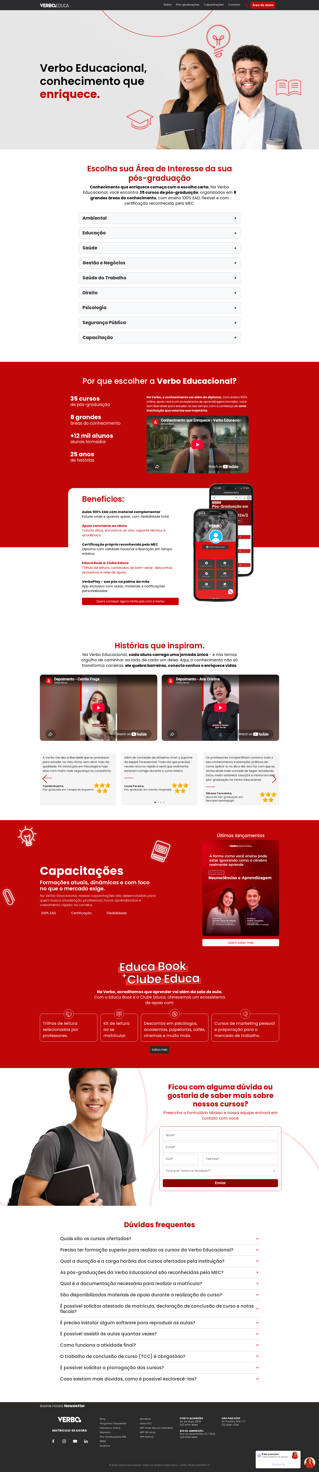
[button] (274, 779)
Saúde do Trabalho (159, 278)
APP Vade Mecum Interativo (156, 1427)
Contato (234, 4)
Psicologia (159, 307)
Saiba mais (159, 1050)
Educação (159, 233)
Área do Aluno (263, 5)
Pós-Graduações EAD (113, 1436)
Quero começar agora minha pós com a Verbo (130, 601)
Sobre (168, 4)
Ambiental (159, 218)
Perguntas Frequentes (113, 1423)
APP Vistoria (147, 1436)
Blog (102, 1418)
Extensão (105, 1432)
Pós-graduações (187, 4)
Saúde (159, 248)
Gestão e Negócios (159, 263)
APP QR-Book (147, 1432)
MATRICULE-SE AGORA (69, 1430)
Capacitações (214, 4)
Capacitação (159, 337)
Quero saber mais (241, 942)
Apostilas (145, 1418)
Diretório (105, 1445)
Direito (159, 293)
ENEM (103, 1441)
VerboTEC (146, 1423)
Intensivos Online (110, 1427)
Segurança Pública (159, 322)
